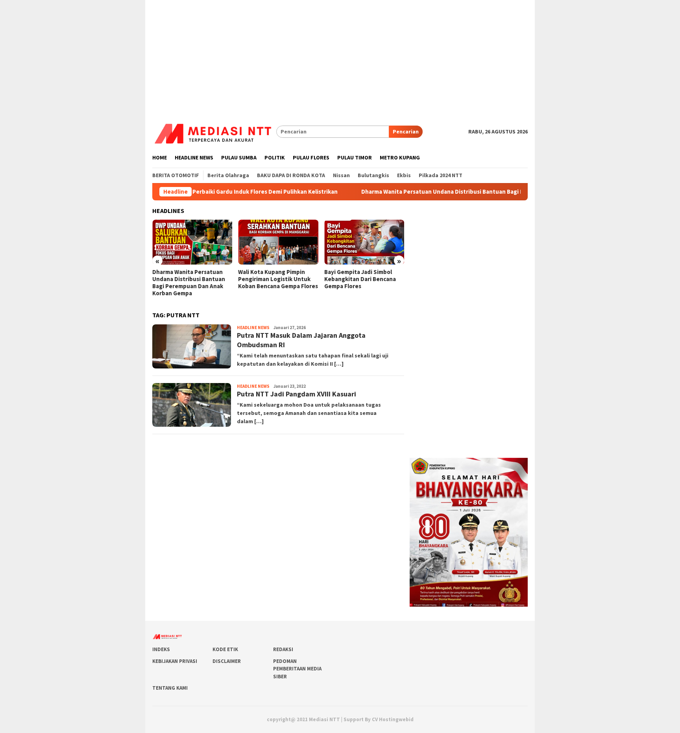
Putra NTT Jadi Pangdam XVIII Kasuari (296, 393)
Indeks (161, 649)
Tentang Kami (170, 688)
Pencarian (406, 131)
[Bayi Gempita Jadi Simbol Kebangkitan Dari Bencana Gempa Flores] (364, 242)
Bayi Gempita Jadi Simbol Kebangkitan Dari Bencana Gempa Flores (360, 279)
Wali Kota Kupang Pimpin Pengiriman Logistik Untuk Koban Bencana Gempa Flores (278, 279)
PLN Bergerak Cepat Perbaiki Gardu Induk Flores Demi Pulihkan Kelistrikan (219, 191)
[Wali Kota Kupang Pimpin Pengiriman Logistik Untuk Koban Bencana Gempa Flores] (278, 242)
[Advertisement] (340, 55)
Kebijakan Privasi (174, 661)
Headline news (253, 327)
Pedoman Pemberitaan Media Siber (297, 669)
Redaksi (283, 649)
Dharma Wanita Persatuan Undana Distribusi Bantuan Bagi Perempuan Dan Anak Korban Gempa (472, 191)
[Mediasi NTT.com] (214, 131)
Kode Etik (225, 649)
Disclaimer (227, 661)
